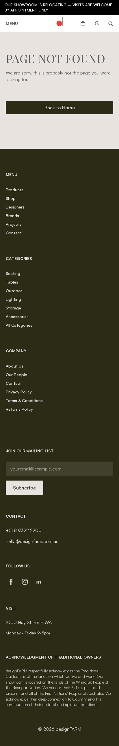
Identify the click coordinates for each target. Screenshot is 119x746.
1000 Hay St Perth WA (29, 622)
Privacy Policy (19, 391)
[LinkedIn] (39, 582)
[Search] (108, 23)
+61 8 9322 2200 (24, 530)
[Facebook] (11, 582)
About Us (14, 366)
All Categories (19, 325)
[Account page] (97, 23)
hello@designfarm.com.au (32, 541)
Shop (11, 198)
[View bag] (83, 23)
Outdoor (14, 290)
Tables (12, 282)
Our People (16, 374)
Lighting (13, 299)
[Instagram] (25, 582)
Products (14, 189)
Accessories (17, 316)
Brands (12, 215)
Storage (13, 307)
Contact (14, 232)
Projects (14, 224)
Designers (15, 206)
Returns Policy (19, 409)
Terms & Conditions (24, 400)
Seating (13, 273)
